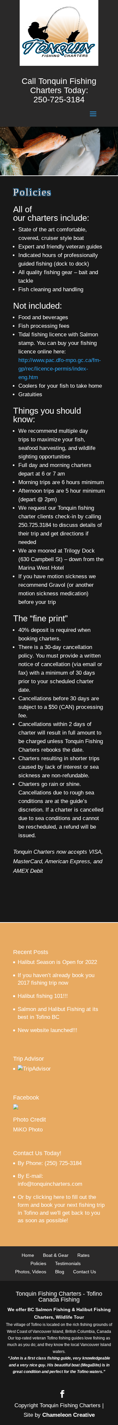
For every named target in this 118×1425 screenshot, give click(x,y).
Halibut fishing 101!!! (43, 996)
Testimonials (68, 1263)
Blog (59, 1271)
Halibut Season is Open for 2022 (57, 962)
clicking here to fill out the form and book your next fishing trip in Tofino (61, 1205)
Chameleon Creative (68, 1415)
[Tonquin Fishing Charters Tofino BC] (15, 1107)
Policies (38, 1263)
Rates (83, 1255)
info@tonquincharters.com (50, 1184)
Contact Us (84, 1271)
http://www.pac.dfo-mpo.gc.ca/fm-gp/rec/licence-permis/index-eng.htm (59, 368)
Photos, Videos (30, 1271)
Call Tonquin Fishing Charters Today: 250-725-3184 (59, 90)
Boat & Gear (56, 1255)
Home (28, 1255)
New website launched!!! (47, 1030)
